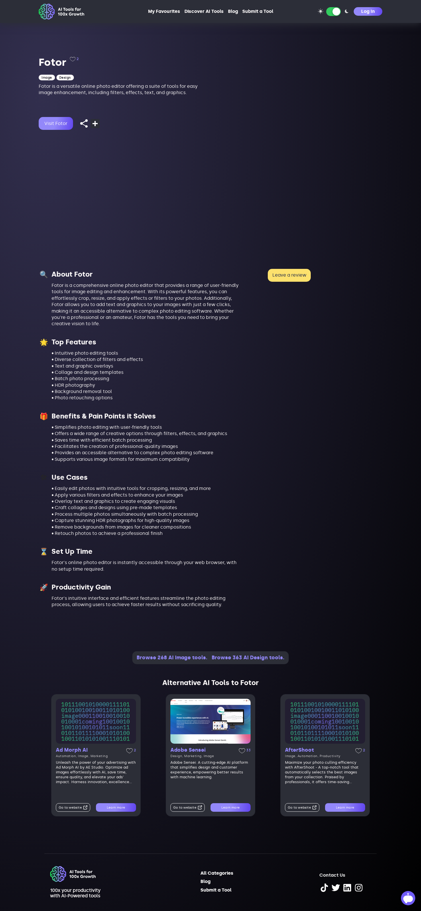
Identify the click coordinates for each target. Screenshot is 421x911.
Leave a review (289, 275)
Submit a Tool (257, 11)
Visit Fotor (55, 123)
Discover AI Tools (204, 11)
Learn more (116, 807)
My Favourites (164, 11)
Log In (368, 11)
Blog (233, 11)
